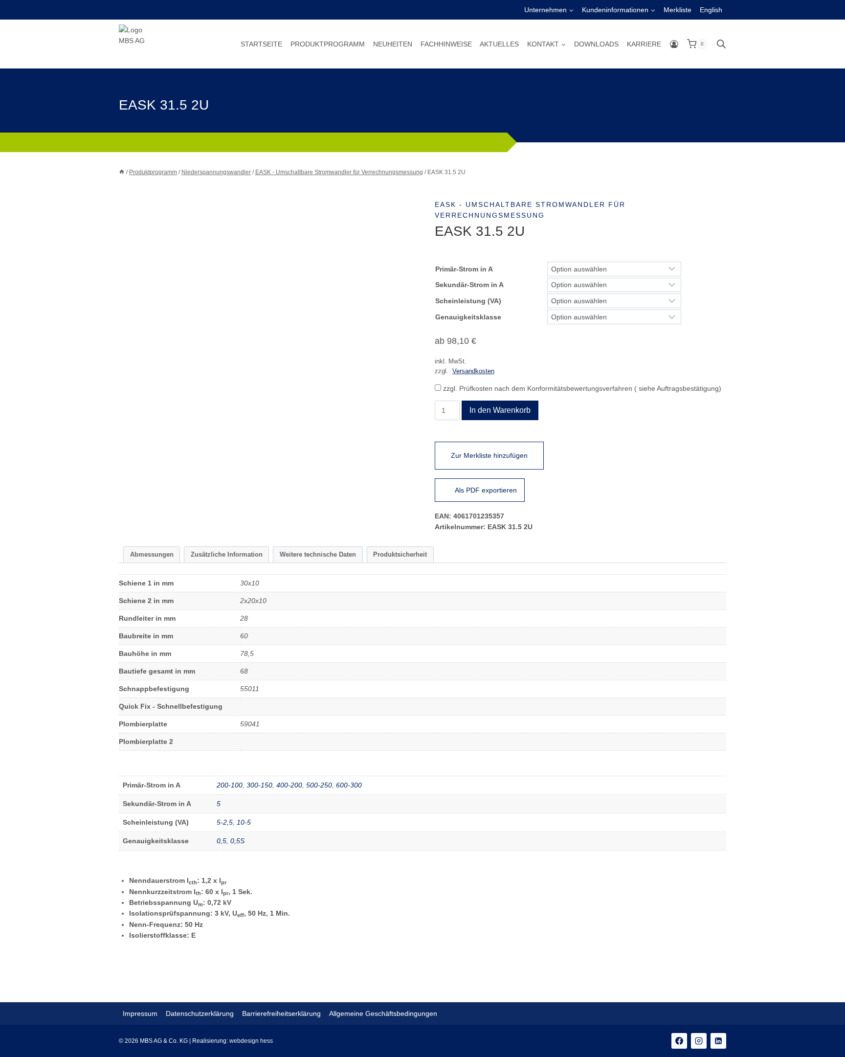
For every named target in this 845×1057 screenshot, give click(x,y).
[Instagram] (699, 1041)
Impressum (140, 1013)
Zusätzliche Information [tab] (227, 554)
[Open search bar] (721, 44)
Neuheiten (392, 44)
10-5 (244, 822)
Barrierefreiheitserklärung (281, 1013)
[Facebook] (679, 1041)
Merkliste (677, 10)
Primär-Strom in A (464, 269)
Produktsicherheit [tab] (400, 554)
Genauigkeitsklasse (468, 317)
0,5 (221, 841)
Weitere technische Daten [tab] (318, 554)
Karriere (644, 44)
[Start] (122, 172)
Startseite (261, 44)
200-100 (230, 785)
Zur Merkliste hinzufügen (489, 455)
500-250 (319, 785)
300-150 (259, 785)
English (711, 10)
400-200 (289, 785)
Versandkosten (473, 371)
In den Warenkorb (500, 410)
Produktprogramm (327, 44)
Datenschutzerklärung (200, 1013)
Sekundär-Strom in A (469, 285)
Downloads (596, 44)
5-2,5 (225, 822)
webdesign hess (251, 1040)
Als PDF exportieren (486, 490)
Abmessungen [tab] (152, 554)
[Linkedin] (718, 1041)
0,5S (237, 841)
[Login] (674, 44)
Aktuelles (499, 44)
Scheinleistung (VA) (468, 301)
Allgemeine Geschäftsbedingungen (383, 1013)
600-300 (349, 785)
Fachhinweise (446, 44)
